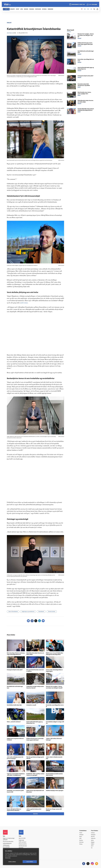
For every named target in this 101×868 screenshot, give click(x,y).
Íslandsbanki (41, 611)
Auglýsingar (21, 840)
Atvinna (92, 836)
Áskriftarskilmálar (23, 846)
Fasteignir (93, 834)
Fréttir (80, 832)
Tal (91, 848)
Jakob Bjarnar (10, 33)
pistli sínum (24, 303)
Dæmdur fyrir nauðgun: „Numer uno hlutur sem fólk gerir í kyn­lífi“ (86, 35)
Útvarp (80, 844)
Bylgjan (92, 842)
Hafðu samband (22, 842)
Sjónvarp (81, 842)
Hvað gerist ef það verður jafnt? (15, 669)
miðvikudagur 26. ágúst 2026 (78, 4)
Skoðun (81, 840)
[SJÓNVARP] (88, 9)
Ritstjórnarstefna (23, 844)
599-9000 (7, 847)
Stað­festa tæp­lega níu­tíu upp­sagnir (54, 790)
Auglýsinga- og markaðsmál (28, 611)
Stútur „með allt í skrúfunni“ (14, 721)
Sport (80, 836)
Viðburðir (93, 838)
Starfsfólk (21, 847)
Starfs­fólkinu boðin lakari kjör (14, 705)
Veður (92, 840)
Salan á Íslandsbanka (13, 611)
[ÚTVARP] (91, 9)
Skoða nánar (7, 857)
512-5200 (23, 838)
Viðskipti (81, 834)
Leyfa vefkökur (29, 861)
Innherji (93, 832)
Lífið (80, 838)
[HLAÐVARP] (85, 9)
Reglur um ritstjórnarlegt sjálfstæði (8, 839)
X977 (92, 846)
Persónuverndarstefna (8, 841)
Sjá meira (35, 813)
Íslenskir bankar (51, 611)
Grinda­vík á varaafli (31, 705)
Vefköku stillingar (12, 861)
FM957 (92, 844)
